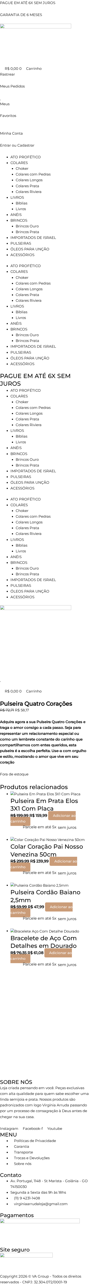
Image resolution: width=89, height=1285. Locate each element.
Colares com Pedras (33, 174)
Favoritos (8, 116)
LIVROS (17, 197)
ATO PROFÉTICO (25, 157)
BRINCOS (18, 220)
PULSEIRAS (20, 243)
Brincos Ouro (27, 226)
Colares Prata (27, 186)
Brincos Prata (27, 232)
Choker (22, 168)
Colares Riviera (29, 192)
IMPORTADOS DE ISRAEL (33, 238)
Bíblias (21, 203)
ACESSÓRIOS (22, 255)
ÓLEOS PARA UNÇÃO (29, 249)
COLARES (19, 163)
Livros (21, 209)
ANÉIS (16, 215)
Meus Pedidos (12, 86)
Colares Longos (29, 180)
